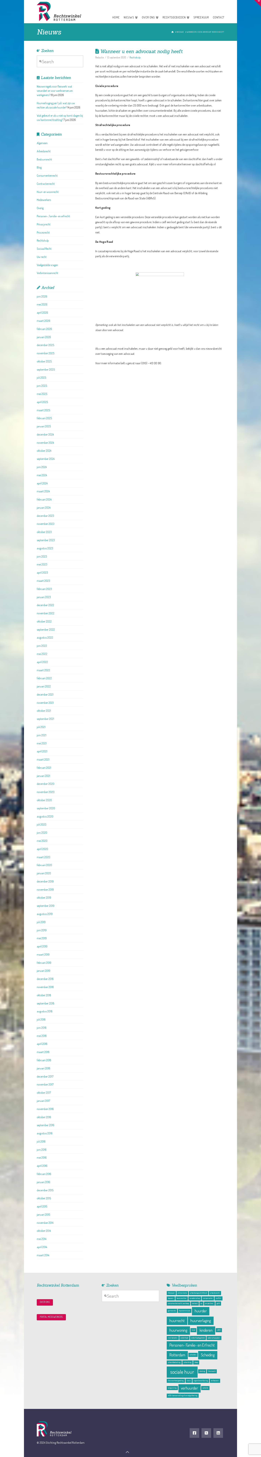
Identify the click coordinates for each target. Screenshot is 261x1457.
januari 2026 (44, 337)
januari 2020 (44, 873)
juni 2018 (42, 1027)
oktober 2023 (44, 532)
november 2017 (45, 1084)
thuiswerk (212, 1371)
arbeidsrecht (215, 1293)
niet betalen (172, 1337)
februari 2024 (44, 499)
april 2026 (42, 312)
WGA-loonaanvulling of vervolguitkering (182, 1395)
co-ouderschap (195, 1298)
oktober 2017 (44, 1092)
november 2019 (45, 889)
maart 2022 (43, 670)
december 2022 (45, 605)
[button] (257, 3)
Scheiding (208, 1354)
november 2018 (45, 987)
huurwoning (178, 1330)
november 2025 (45, 353)
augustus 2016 (45, 1133)
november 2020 (46, 792)
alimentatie (182, 1293)
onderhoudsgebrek (198, 1337)
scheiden (193, 1354)
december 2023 (45, 516)
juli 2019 (41, 922)
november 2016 (45, 1109)
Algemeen (42, 143)
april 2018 (42, 1044)
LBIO (219, 1330)
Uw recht (42, 257)
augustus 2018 (45, 1011)
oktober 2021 (44, 710)
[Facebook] (194, 1433)
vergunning (172, 1388)
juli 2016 (41, 1141)
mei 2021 (42, 743)
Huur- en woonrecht (48, 192)
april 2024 (42, 483)
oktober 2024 (44, 450)
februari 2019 (44, 962)
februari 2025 (44, 418)
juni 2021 (41, 735)
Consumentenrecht (47, 175)
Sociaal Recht (44, 248)
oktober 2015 (44, 1198)
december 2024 (45, 434)
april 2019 (42, 946)
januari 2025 (44, 426)
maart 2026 (43, 320)
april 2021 (42, 751)
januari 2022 (44, 686)
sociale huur (182, 1371)
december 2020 (45, 784)
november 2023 (45, 524)
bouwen (170, 1298)
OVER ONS (45, 1301)
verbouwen (215, 1380)
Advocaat (171, 1293)
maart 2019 (43, 954)
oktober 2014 (44, 1230)
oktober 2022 (44, 621)
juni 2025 (42, 385)
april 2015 (42, 1206)
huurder (201, 1310)
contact (195, 1303)
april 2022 (42, 662)
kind (193, 1330)
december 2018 (45, 979)
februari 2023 (44, 589)
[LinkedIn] (218, 1433)
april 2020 (42, 849)
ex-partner (209, 1303)
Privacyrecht (43, 224)
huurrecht (177, 1320)
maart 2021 (43, 759)
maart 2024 (43, 491)
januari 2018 (43, 1068)
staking (202, 1371)
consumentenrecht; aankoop (178, 1303)
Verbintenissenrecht (47, 273)
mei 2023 (42, 564)
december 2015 (45, 1190)
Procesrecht (43, 232)
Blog (39, 167)
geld (218, 1303)
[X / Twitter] (206, 1433)
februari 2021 (44, 767)
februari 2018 (44, 1060)
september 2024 (46, 459)
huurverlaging (200, 1320)
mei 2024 (42, 475)
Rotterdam (177, 1354)
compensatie (208, 1298)
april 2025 (42, 402)
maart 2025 (43, 410)
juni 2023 (42, 556)
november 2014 (45, 1222)
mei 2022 (42, 654)
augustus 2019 (45, 914)
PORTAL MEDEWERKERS (51, 1316)
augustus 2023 (45, 548)
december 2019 (45, 881)
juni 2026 (42, 296)
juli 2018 (41, 1019)
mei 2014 (41, 1239)
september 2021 (45, 719)
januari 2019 (43, 970)
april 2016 (42, 1166)
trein (189, 1380)
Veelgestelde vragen (47, 265)
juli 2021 (41, 727)
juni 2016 (42, 1149)
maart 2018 (43, 1052)
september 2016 (45, 1125)
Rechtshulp (135, 57)
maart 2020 (43, 857)
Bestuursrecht (44, 159)
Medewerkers (44, 200)
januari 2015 (43, 1214)
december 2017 (45, 1076)
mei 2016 (42, 1157)
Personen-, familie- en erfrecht (53, 216)
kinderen (206, 1330)
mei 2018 (42, 1036)
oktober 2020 (44, 800)
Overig (40, 208)
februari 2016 (44, 1174)
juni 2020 (42, 832)
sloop (196, 1362)
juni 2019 (42, 930)
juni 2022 (42, 645)
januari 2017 (43, 1101)
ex (201, 1303)
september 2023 (46, 540)
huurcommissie (184, 1310)
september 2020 (46, 808)
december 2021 (45, 694)
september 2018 (45, 1003)
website (205, 1388)
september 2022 (46, 629)
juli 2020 (41, 824)
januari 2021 (43, 776)
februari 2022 (44, 678)
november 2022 (45, 613)
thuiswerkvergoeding (176, 1380)
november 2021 (45, 702)
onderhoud (184, 1337)
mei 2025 (42, 394)
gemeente (172, 1310)
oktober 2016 (44, 1117)
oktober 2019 (44, 897)
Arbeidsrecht (44, 151)
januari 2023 (44, 597)
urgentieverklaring (201, 1380)
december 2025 (45, 345)
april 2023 (42, 572)
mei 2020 (42, 841)
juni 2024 (42, 467)
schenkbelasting (174, 1362)
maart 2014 (43, 1255)
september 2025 (46, 369)
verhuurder (189, 1388)
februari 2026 (44, 329)
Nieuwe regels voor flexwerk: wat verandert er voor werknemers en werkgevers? (55, 91)
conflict (218, 1298)
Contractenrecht (46, 183)
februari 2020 (44, 865)
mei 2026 (42, 304)
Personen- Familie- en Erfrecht (192, 1345)
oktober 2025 (44, 361)
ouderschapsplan (214, 1337)
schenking (187, 1362)
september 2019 (45, 905)
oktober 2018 (44, 995)
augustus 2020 (45, 816)
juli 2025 (41, 377)
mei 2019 (42, 938)
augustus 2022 (45, 637)
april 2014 (42, 1247)
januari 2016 (43, 1182)
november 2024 (45, 442)
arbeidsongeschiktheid (198, 1293)
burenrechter (182, 1298)
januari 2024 (43, 507)
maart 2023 (43, 581)
